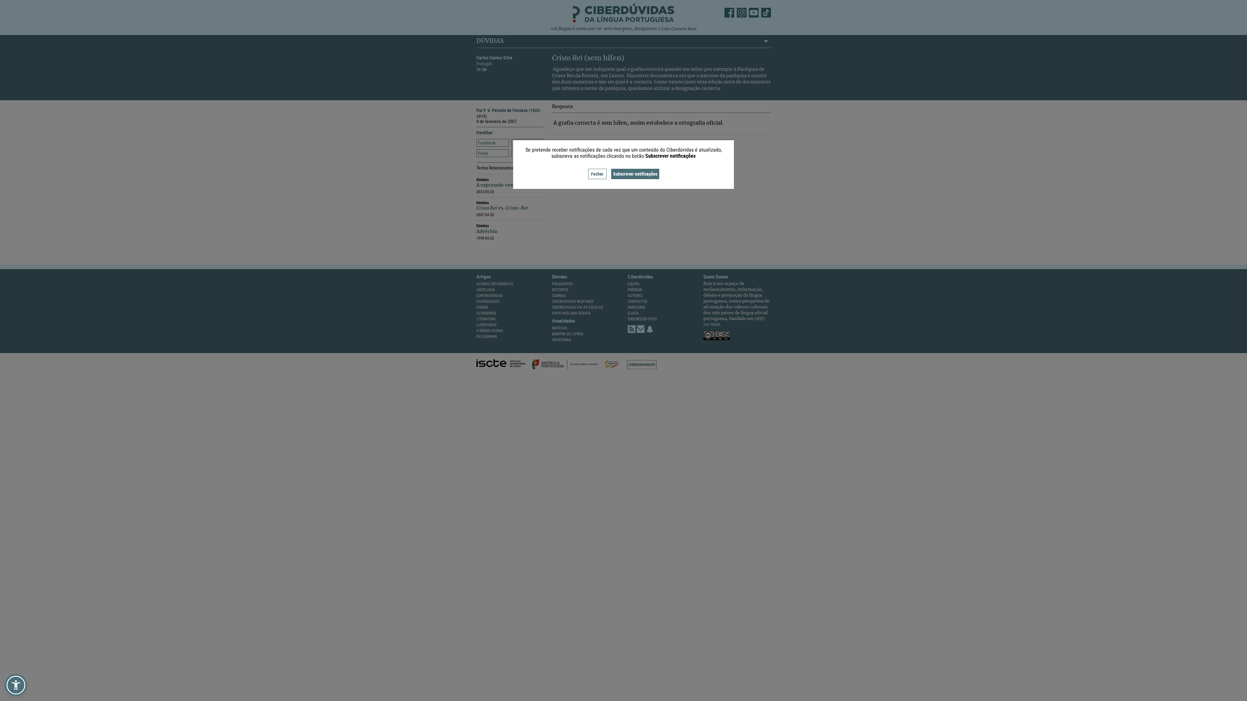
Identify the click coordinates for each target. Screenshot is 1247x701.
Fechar (597, 174)
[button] (15, 685)
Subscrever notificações (635, 174)
